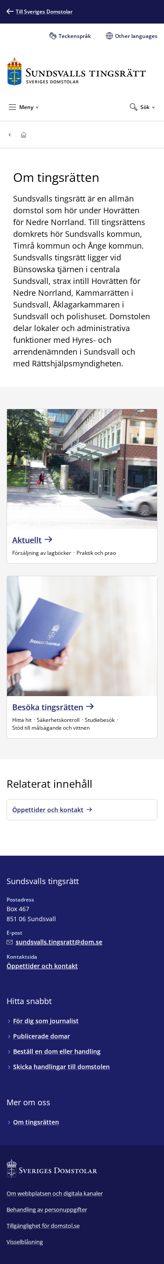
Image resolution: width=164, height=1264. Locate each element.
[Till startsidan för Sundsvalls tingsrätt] (76, 71)
